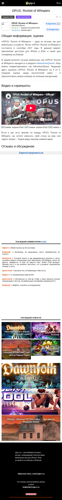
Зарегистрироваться (31, 152)
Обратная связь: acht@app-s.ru (31, 474)
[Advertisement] (31, 197)
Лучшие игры (8, 17)
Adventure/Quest (23, 17)
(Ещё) (43, 242)
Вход (59, 3)
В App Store (51, 24)
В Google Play (53, 30)
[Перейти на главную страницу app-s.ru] (31, 3)
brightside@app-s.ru (31, 487)
